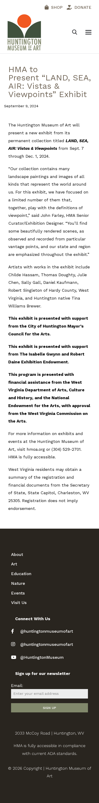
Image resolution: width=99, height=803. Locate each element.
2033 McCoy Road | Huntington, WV (49, 733)
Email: (17, 685)
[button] (88, 32)
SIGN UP (49, 708)
